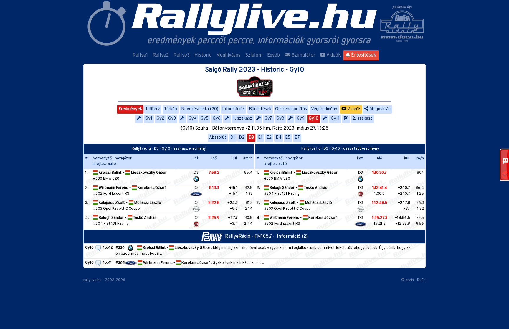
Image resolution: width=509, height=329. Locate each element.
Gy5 (205, 118)
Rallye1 (140, 55)
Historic (202, 55)
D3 (251, 137)
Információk (233, 109)
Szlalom (253, 55)
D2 (241, 137)
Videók (333, 55)
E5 (287, 137)
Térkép (170, 109)
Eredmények (130, 109)
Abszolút (217, 137)
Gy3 (172, 118)
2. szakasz (362, 118)
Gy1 (148, 118)
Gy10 (313, 118)
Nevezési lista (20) (199, 109)
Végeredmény (324, 109)
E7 (297, 137)
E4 (278, 137)
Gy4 (193, 118)
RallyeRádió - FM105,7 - (251, 236)
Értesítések (363, 55)
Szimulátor (302, 55)
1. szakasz (242, 118)
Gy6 (217, 118)
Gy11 (335, 118)
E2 (269, 137)
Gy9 (301, 118)
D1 (232, 137)
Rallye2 (161, 55)
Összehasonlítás (291, 109)
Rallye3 (181, 55)
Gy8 (280, 118)
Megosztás (379, 109)
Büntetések (260, 109)
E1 (260, 137)
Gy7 (268, 118)
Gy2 (160, 118)
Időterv (153, 109)
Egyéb (273, 55)
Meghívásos (228, 55)
